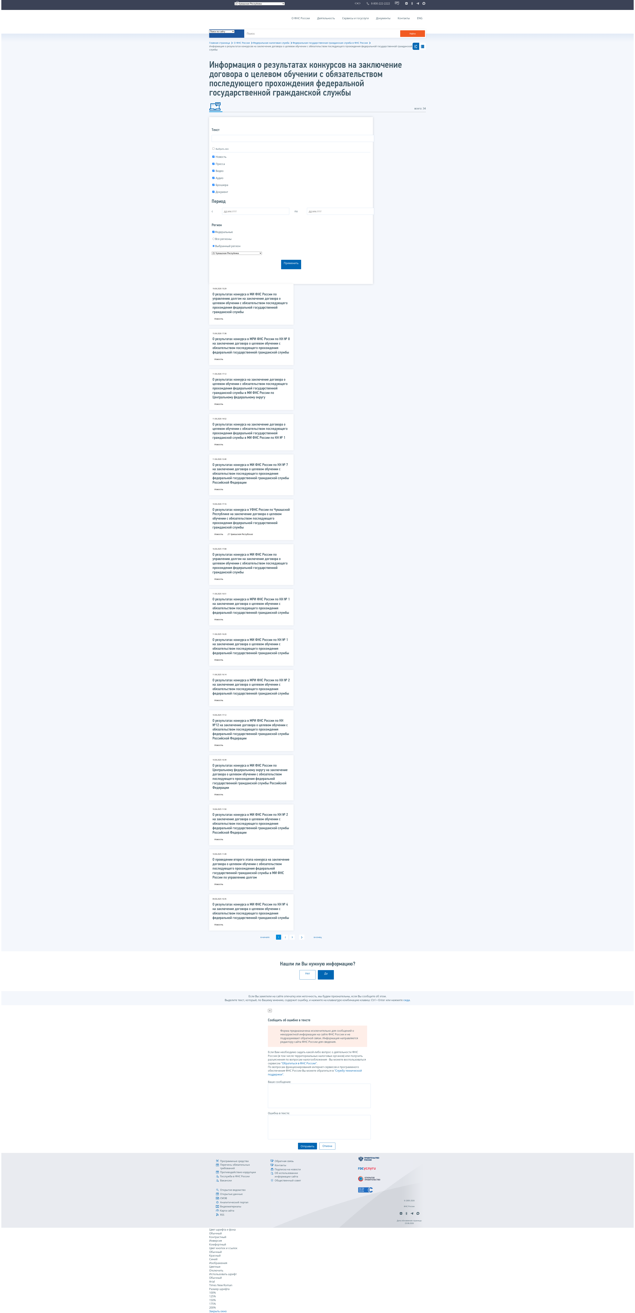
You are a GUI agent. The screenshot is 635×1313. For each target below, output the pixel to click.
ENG (420, 18)
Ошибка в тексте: (279, 1113)
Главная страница (219, 42)
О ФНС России (301, 18)
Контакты (404, 18)
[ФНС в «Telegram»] (417, 3)
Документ (222, 192)
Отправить (307, 1146)
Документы (383, 18)
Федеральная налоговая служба (271, 42)
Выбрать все (222, 148)
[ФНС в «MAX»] (423, 3)
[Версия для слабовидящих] (358, 3)
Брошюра (222, 185)
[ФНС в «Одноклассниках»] (412, 3)
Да (326, 973)
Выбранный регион (227, 246)
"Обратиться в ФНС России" (299, 1063)
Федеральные (224, 232)
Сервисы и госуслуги (355, 18)
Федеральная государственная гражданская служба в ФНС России (330, 42)
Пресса (220, 164)
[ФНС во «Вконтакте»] (406, 3)
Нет (307, 973)
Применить (291, 263)
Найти (413, 33)
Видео (220, 171)
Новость (221, 157)
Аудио (219, 178)
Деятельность (326, 18)
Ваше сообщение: (279, 1082)
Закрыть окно (218, 1311)
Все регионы (223, 239)
